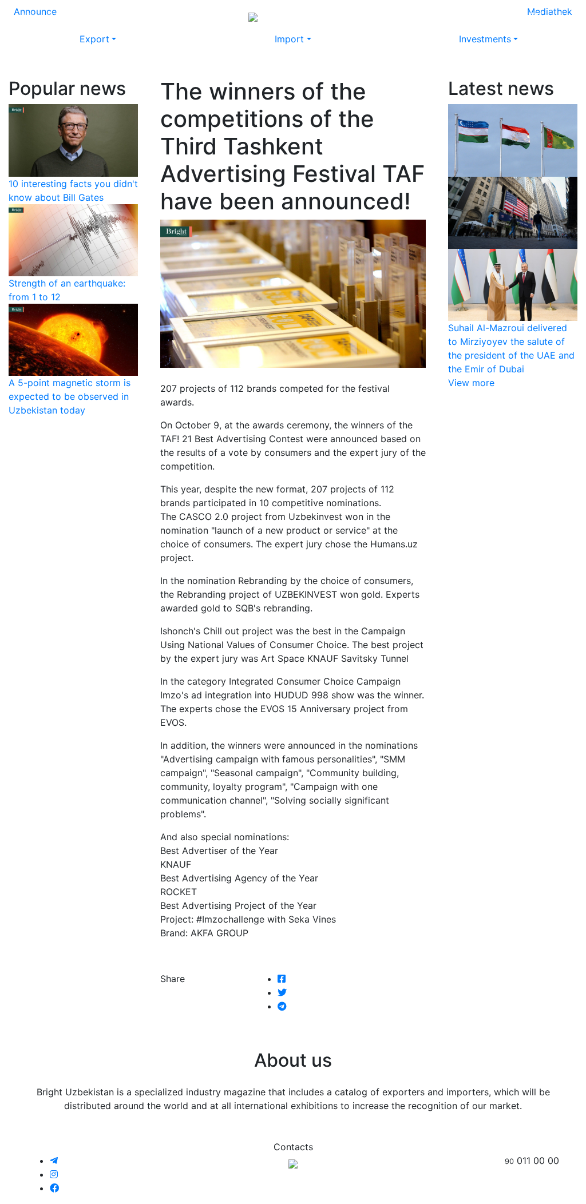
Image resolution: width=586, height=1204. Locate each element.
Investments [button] (485, 39)
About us (402, 16)
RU (514, 16)
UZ (557, 16)
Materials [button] (133, 16)
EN (535, 16)
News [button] (85, 16)
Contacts (451, 16)
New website (346, 16)
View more (471, 382)
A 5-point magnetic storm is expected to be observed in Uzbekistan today (69, 396)
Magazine (43, 16)
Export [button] (94, 39)
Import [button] (289, 39)
